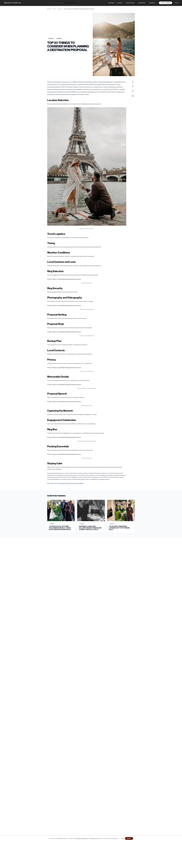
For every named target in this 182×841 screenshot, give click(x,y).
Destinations (130, 2)
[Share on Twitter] (132, 91)
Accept (129, 838)
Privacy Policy (78, 838)
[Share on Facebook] (132, 86)
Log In (177, 2)
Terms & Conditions (94, 838)
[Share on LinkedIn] (132, 95)
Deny (122, 838)
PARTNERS (111, 2)
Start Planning (166, 2)
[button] (86, 166)
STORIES (119, 2)
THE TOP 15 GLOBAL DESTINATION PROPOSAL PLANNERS (69, 483)
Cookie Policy (85, 838)
